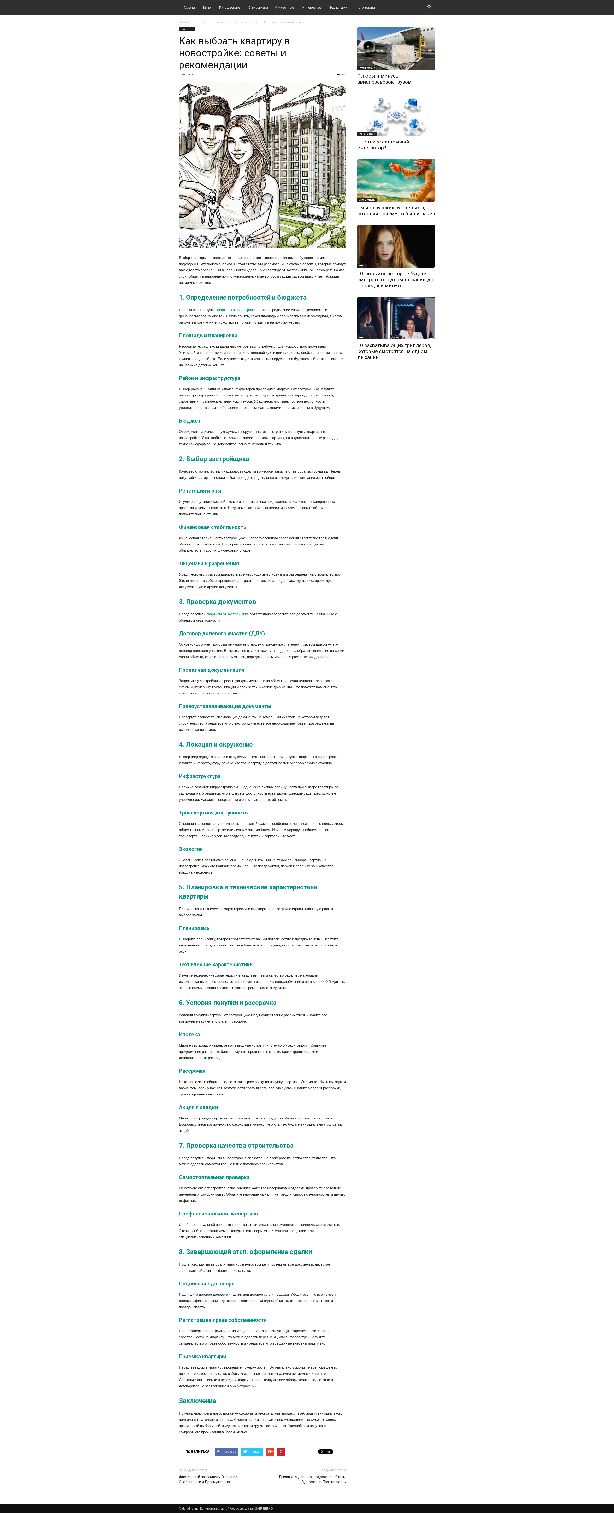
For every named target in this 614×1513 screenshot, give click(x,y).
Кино (207, 7)
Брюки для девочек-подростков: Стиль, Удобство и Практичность (312, 1479)
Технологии (338, 7)
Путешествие (229, 7)
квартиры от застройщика (227, 614)
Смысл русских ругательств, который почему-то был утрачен (396, 211)
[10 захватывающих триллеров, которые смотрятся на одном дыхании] (396, 318)
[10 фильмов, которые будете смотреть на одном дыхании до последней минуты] (396, 246)
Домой (184, 22)
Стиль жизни (258, 7)
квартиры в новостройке (236, 310)
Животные (286, 7)
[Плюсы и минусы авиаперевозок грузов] (396, 48)
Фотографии (365, 7)
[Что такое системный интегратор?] (396, 114)
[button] (429, 8)
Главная (190, 7)
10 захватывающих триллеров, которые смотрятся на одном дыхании (394, 351)
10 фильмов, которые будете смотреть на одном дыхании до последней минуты (395, 279)
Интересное (311, 7)
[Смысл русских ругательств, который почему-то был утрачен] (396, 180)
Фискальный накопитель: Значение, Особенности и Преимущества (208, 1479)
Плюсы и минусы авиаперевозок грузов (384, 79)
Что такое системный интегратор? (383, 145)
